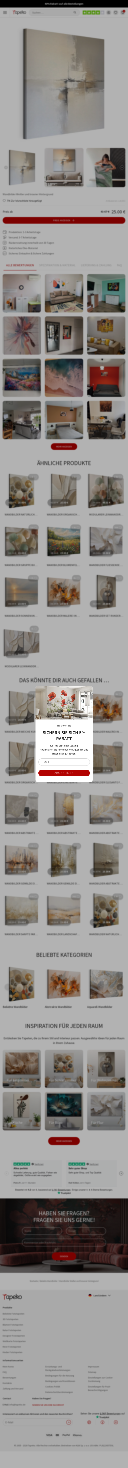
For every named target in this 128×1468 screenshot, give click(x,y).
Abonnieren (64, 773)
